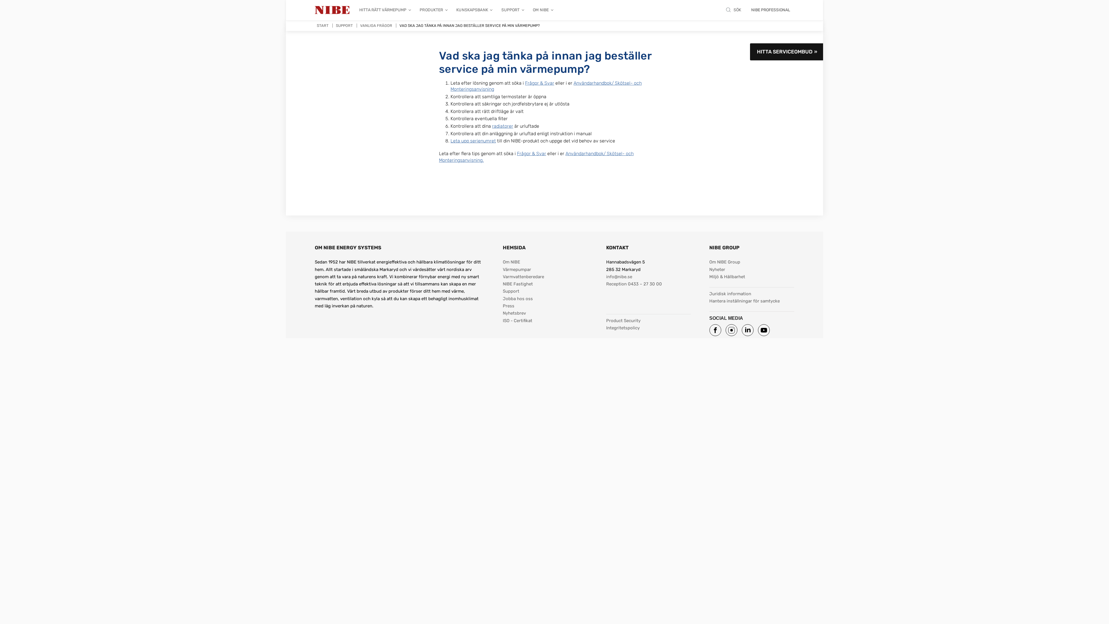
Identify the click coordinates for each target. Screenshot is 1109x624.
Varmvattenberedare (523, 276)
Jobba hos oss (518, 298)
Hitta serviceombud (784, 52)
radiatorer (502, 126)
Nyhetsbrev (514, 313)
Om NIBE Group (724, 262)
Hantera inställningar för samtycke (744, 301)
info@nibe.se (619, 276)
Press (508, 306)
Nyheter (717, 269)
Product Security (623, 320)
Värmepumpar (517, 269)
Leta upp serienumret (473, 141)
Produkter (431, 10)
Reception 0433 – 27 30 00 (634, 284)
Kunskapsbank (472, 10)
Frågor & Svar (539, 83)
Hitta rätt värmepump (383, 10)
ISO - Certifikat (517, 320)
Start (323, 25)
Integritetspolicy (623, 327)
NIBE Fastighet (518, 284)
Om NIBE (541, 10)
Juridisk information (730, 293)
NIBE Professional (770, 10)
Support (510, 10)
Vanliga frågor (376, 25)
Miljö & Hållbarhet (727, 276)
